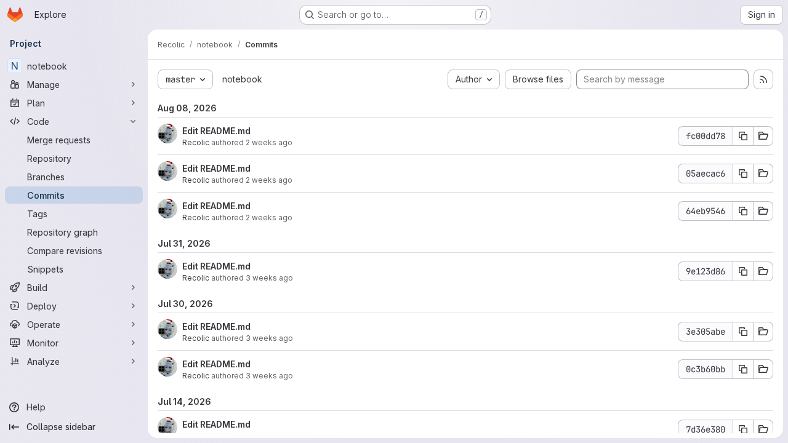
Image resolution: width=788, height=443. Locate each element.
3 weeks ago (269, 277)
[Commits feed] (763, 79)
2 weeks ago (269, 142)
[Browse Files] (763, 136)
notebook (242, 79)
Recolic (195, 142)
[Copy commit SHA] (743, 136)
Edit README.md (216, 131)
